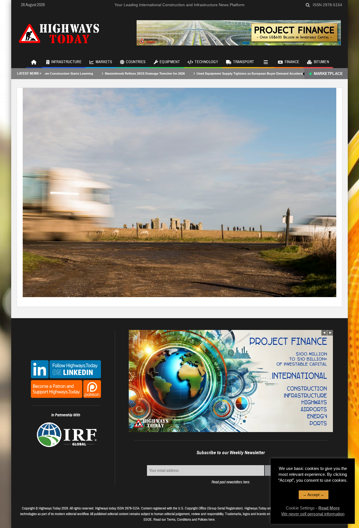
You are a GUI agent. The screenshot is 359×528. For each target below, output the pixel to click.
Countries (136, 62)
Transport (243, 62)
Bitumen (321, 62)
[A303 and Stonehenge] (179, 192)
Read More (329, 508)
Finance (292, 62)
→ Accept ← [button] (314, 494)
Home (34, 61)
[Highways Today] (59, 33)
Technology (206, 62)
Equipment (170, 62)
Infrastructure (66, 62)
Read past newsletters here (230, 482)
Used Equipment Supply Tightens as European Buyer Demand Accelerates (231, 73)
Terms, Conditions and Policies (187, 519)
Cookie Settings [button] (300, 508)
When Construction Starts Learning (46, 73)
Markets (104, 62)
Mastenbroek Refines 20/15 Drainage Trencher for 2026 (124, 73)
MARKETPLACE (328, 74)
